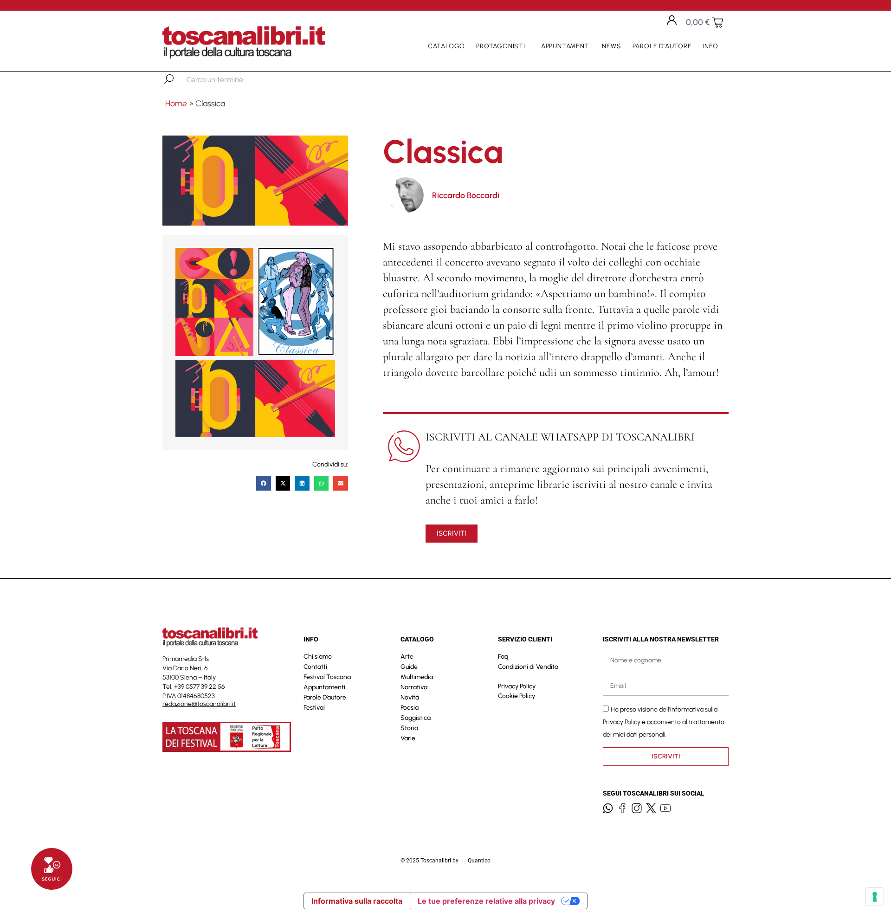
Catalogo (446, 46)
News (611, 46)
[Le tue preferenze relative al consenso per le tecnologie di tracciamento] (875, 897)
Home (176, 103)
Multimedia (416, 677)
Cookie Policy (516, 696)
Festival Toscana (327, 677)
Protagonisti (500, 46)
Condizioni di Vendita (528, 667)
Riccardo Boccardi (465, 195)
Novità (409, 697)
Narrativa (413, 687)
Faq (503, 656)
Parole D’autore (662, 46)
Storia (409, 728)
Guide (409, 667)
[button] (263, 483)
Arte (406, 656)
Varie (407, 738)
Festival (314, 708)
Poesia (409, 708)
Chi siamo (317, 656)
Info (710, 46)
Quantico (479, 860)
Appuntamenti (566, 46)
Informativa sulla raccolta (356, 901)
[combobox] (234, 79)
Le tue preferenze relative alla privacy (486, 901)
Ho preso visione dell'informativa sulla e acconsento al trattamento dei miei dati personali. (663, 721)
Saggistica (415, 718)
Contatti (315, 667)
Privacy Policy (517, 686)
